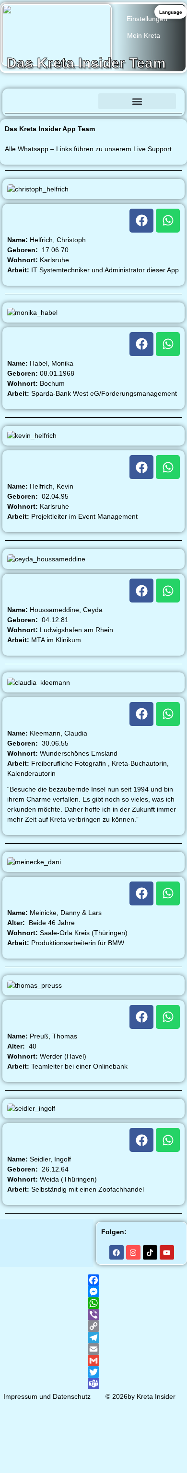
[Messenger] (93, 1291)
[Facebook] (141, 221)
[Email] (93, 1349)
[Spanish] (69, 123)
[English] (31, 123)
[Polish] (144, 123)
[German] (6, 123)
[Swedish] (119, 123)
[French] (44, 123)
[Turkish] (181, 123)
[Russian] (169, 123)
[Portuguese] (156, 123)
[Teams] (93, 1383)
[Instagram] (133, 1252)
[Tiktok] (150, 1252)
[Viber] (93, 1314)
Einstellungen (147, 18)
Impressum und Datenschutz (47, 1396)
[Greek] (19, 123)
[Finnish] (106, 123)
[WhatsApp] (93, 1303)
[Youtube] (167, 1252)
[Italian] (56, 123)
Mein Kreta (143, 35)
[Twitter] (93, 1372)
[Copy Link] (93, 1326)
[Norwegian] (131, 123)
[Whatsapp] (168, 221)
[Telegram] (93, 1337)
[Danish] (94, 123)
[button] (137, 101)
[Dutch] (81, 123)
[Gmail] (93, 1360)
